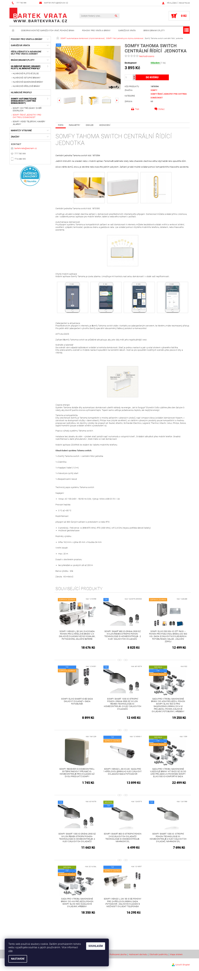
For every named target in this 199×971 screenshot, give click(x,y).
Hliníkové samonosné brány (28, 82)
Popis (60, 125)
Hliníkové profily (21, 92)
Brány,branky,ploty (154, 30)
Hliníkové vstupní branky (27, 78)
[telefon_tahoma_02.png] (106, 297)
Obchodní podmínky (158, 954)
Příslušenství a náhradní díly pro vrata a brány (26, 52)
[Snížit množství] (134, 78)
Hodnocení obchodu (138, 954)
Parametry (74, 125)
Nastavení (17, 958)
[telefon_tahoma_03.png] (139, 297)
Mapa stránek (176, 954)
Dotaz (161, 109)
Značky (15, 136)
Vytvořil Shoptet (182, 965)
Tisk (137, 109)
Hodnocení (104, 125)
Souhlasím (95, 946)
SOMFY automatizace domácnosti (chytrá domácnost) (24, 100)
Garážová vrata (127, 30)
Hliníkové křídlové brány (26, 86)
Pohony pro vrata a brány (96, 30)
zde (10, 950)
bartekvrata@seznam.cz (25, 148)
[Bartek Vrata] (38, 15)
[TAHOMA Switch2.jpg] (156, 187)
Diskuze (90, 125)
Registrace (184, 3)
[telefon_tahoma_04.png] (172, 297)
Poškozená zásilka (118, 954)
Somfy (154, 90)
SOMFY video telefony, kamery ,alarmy (29, 122)
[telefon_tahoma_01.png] (72, 297)
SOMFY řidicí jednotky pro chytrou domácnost (27, 116)
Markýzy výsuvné (21, 130)
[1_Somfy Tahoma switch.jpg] (122, 180)
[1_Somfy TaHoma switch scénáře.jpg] (122, 381)
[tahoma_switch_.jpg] (122, 250)
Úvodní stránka (13, 30)
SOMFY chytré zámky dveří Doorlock (27, 109)
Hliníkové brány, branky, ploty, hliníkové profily (26, 67)
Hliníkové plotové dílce (26, 73)
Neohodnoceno (146, 56)
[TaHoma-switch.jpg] (89, 182)
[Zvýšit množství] (134, 76)
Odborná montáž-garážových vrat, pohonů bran (47, 30)
